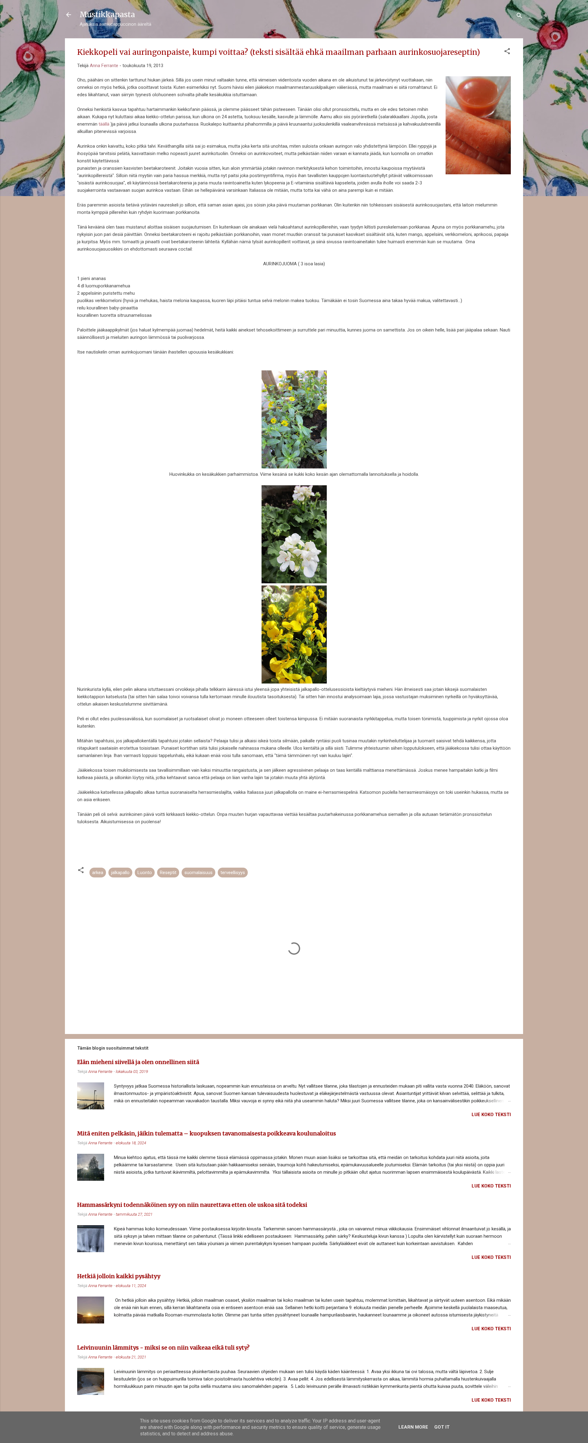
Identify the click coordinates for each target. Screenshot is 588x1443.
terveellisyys (233, 872)
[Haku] (519, 16)
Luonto (145, 872)
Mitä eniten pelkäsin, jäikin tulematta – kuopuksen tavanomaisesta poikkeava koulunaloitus (206, 1133)
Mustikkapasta (107, 14)
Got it (442, 1427)
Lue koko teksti (491, 1114)
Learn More (413, 1427)
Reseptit (168, 872)
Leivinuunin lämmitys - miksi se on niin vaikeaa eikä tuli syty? (163, 1347)
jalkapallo (120, 872)
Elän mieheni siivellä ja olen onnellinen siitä (138, 1062)
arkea (97, 872)
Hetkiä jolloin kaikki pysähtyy (118, 1276)
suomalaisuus (198, 872)
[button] (507, 52)
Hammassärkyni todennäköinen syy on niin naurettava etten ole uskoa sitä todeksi (192, 1204)
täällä (104, 124)
